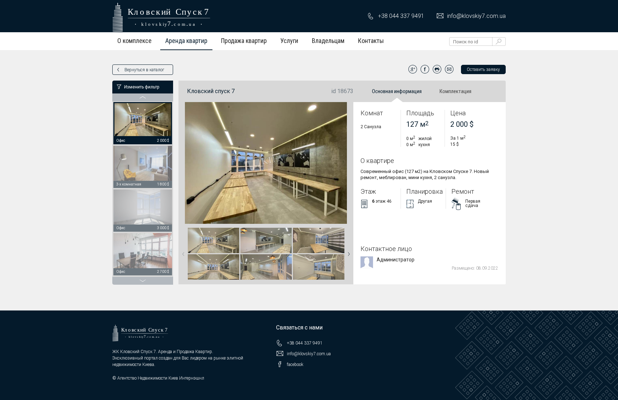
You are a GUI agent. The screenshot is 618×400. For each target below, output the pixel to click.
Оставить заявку (483, 69)
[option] (142, 123)
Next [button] (347, 251)
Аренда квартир (186, 40)
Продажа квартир (244, 40)
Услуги (289, 40)
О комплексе (134, 40)
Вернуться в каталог (144, 69)
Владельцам (328, 40)
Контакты (371, 40)
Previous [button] (182, 251)
